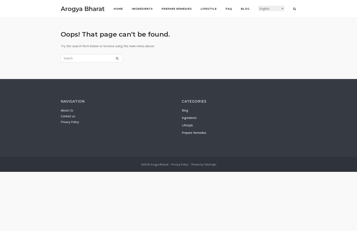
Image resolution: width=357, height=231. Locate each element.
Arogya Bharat (83, 8)
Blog (245, 8)
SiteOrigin (210, 164)
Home (118, 8)
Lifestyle (209, 8)
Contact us (68, 116)
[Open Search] (294, 9)
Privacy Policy (70, 122)
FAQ (229, 8)
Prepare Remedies (177, 8)
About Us (67, 110)
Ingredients (142, 8)
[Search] (117, 58)
